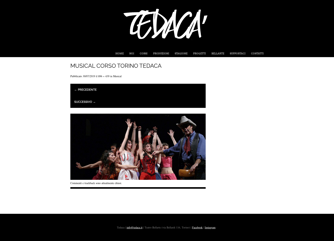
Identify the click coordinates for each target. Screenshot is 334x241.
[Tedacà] (167, 46)
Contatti (257, 53)
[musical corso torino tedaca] (138, 178)
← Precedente (85, 89)
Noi (131, 53)
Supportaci (237, 53)
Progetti (199, 53)
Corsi (143, 53)
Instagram (210, 227)
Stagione (181, 53)
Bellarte (217, 53)
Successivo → (85, 102)
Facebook (197, 227)
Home (119, 53)
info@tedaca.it (134, 227)
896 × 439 (103, 76)
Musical (117, 76)
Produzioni (161, 53)
